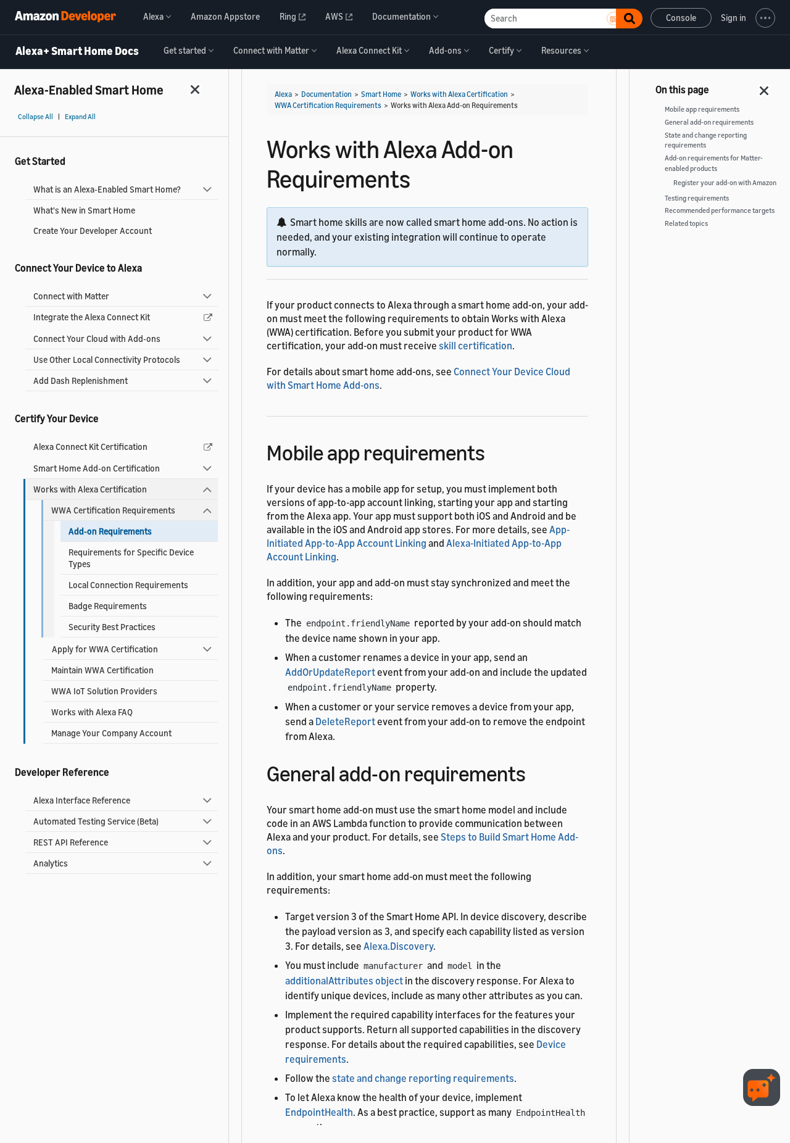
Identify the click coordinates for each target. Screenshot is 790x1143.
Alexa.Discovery (398, 946)
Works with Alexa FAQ (92, 712)
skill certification (475, 345)
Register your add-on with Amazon (724, 182)
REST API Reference (70, 842)
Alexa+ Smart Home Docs (77, 51)
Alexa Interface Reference (81, 800)
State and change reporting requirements (706, 140)
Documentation (326, 94)
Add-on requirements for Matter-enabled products (714, 163)
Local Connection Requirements (128, 585)
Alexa (283, 94)
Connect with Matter (71, 296)
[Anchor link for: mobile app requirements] (496, 451)
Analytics (50, 863)
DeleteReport (345, 721)
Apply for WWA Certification (105, 649)
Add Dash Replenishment (80, 380)
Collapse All (35, 116)
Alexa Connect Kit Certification (90, 446)
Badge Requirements (108, 606)
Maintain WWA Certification (102, 670)
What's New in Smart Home (84, 210)
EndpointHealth (319, 1112)
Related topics (686, 223)
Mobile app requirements (702, 109)
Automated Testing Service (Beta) (96, 821)
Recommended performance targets (720, 210)
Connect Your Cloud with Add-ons (96, 338)
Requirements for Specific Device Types (131, 558)
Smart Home (381, 94)
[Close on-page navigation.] (765, 87)
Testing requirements (697, 198)
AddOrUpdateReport (330, 672)
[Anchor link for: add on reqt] (536, 772)
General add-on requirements (709, 122)
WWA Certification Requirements (113, 510)
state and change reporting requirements (423, 1078)
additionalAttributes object (344, 981)
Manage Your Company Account (111, 733)
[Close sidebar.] (196, 89)
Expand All (80, 116)
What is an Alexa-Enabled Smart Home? (107, 189)
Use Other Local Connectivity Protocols (106, 359)
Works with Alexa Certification (90, 489)
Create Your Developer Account (92, 230)
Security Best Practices (112, 626)
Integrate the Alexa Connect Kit (91, 317)
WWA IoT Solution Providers (104, 691)
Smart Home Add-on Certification (96, 468)
